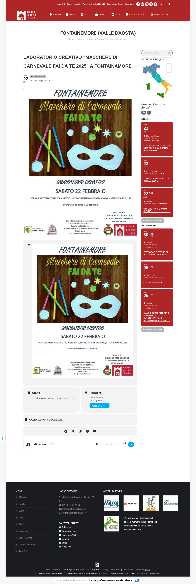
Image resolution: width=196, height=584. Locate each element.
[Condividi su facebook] (65, 431)
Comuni (65, 539)
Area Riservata (128, 570)
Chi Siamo (68, 4)
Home (58, 4)
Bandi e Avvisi (25, 537)
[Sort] (149, 113)
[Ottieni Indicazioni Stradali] (131, 444)
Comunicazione (69, 531)
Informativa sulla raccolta (71, 580)
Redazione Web (69, 535)
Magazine (23, 531)
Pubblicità (66, 527)
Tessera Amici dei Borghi (94, 4)
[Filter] (143, 113)
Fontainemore (96, 397)
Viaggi (22, 517)
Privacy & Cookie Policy (111, 570)
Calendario (37, 420)
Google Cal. (55, 420)
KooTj (147, 570)
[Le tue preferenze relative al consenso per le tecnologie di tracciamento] (2, 438)
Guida (21, 524)
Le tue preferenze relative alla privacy (110, 580)
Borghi (22, 504)
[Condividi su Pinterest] (87, 431)
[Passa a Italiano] (169, 4)
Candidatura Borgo (115, 4)
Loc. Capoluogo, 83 (99, 400)
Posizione (96, 393)
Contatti (77, 4)
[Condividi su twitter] (73, 431)
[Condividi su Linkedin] (80, 431)
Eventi (21, 511)
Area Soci (129, 4)
